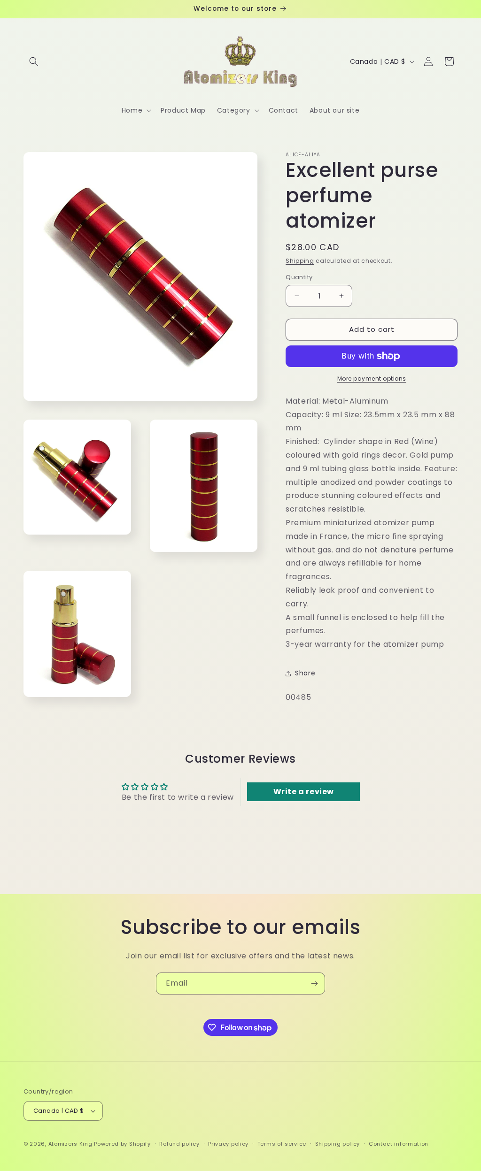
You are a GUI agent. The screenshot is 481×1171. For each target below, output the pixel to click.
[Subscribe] (314, 983)
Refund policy (179, 1144)
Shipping (300, 261)
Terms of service (281, 1144)
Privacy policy (228, 1144)
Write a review (303, 791)
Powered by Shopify (122, 1144)
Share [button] (305, 673)
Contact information (398, 1144)
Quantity (299, 277)
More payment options (371, 379)
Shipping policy (337, 1144)
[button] (33, 61)
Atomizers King (70, 1144)
